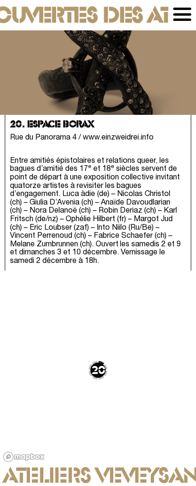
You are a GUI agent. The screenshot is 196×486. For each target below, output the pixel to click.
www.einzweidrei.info (118, 137)
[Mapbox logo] (24, 456)
